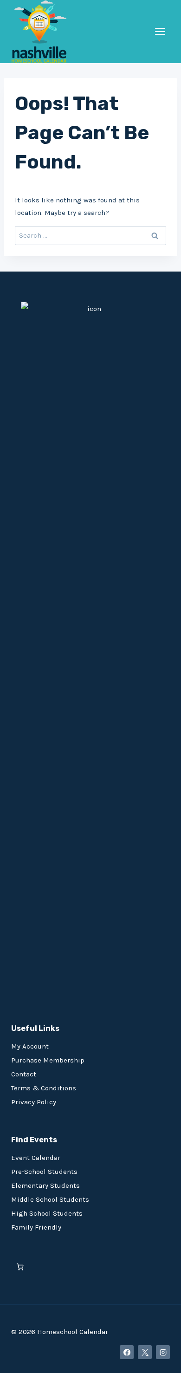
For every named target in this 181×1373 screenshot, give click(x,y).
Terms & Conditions (43, 1088)
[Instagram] (163, 1352)
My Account (30, 1046)
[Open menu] (160, 31)
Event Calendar (35, 1157)
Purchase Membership (47, 1060)
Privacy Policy (33, 1102)
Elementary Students (45, 1185)
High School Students (47, 1213)
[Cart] (20, 1267)
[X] (145, 1352)
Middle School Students (50, 1199)
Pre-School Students (44, 1171)
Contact (23, 1074)
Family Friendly (36, 1227)
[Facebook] (127, 1352)
